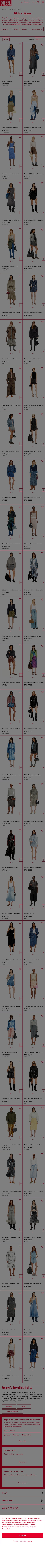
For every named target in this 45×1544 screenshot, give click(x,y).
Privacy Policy (28, 1527)
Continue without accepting (22, 1541)
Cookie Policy (6, 1529)
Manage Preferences (9, 1527)
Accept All (22, 1535)
